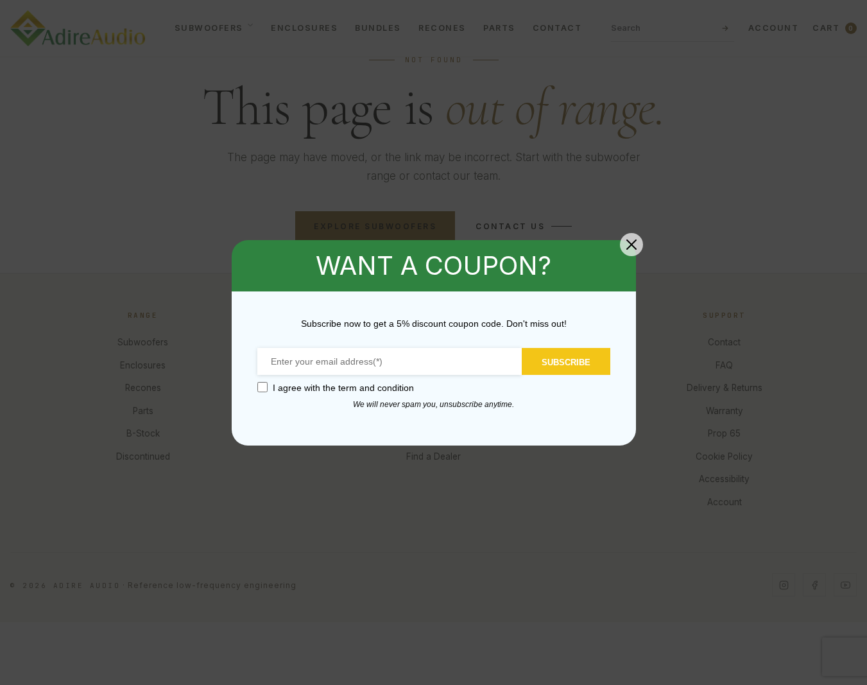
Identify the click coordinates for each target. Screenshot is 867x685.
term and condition (376, 388)
